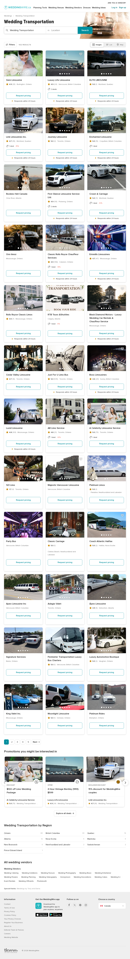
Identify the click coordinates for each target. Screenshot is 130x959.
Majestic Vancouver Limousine (63, 485)
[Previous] (4, 782)
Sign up (122, 7)
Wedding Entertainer (103, 873)
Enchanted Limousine (100, 136)
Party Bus (11, 541)
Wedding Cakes (101, 877)
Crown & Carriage (98, 193)
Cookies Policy (10, 915)
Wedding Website (11, 937)
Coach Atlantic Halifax (100, 541)
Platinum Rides (97, 713)
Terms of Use (9, 908)
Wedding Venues (56, 7)
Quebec (90, 833)
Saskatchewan (93, 844)
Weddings (8, 16)
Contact (7, 904)
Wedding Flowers (11, 877)
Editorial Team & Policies (14, 930)
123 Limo (10, 485)
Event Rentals (9, 881)
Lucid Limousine (14, 428)
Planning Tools (40, 7)
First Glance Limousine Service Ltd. (64, 195)
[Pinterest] (80, 905)
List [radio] (110, 45)
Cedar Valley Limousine (18, 374)
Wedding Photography (67, 873)
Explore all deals (63, 813)
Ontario (7, 833)
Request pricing (23, 95)
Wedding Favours (48, 873)
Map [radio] (121, 45)
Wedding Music (85, 873)
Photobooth (42, 881)
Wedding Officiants (26, 881)
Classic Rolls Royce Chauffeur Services (63, 256)
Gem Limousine (14, 80)
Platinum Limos (97, 485)
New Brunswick (10, 844)
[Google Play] (55, 916)
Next (35, 742)
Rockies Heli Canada (16, 193)
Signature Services (16, 656)
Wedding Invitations (29, 873)
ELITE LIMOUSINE (98, 80)
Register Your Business (13, 922)
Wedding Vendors (73, 7)
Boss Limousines (98, 374)
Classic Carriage (56, 541)
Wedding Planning (28, 877)
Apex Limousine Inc (16, 603)
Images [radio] (99, 45)
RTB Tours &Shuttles (58, 314)
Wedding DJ (115, 877)
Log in (114, 7)
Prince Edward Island (13, 850)
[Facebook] (69, 905)
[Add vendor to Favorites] (39, 54)
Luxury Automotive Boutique (104, 656)
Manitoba (91, 839)
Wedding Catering (11, 873)
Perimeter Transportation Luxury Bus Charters (65, 658)
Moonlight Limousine (58, 713)
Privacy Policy (9, 911)
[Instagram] (86, 905)
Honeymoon (65, 877)
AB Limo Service (56, 428)
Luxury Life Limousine (59, 80)
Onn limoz (11, 254)
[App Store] (41, 916)
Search (85, 30)
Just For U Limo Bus (58, 374)
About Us (7, 926)
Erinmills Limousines (99, 254)
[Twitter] (74, 905)
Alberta (7, 839)
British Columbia (53, 833)
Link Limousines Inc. (16, 136)
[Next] (125, 782)
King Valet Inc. (13, 713)
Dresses (87, 7)
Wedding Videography (48, 877)
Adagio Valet (54, 603)
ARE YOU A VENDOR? (117, 3)
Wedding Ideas (99, 7)
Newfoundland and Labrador (58, 844)
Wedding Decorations (82, 877)
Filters (12, 44)
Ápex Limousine (97, 603)
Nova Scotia (51, 839)
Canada (107, 906)
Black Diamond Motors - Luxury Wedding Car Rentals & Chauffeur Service (105, 318)
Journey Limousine (57, 136)
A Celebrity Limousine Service (104, 428)
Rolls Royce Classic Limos (19, 314)
